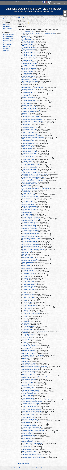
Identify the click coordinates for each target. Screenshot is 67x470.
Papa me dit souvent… (27, 395)
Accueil (5, 18)
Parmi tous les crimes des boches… (30, 403)
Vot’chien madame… (27, 449)
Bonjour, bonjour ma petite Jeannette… (31, 90)
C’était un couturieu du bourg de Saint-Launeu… (33, 137)
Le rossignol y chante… (27, 329)
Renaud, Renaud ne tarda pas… (29, 424)
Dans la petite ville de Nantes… (29, 154)
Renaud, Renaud (26, 422)
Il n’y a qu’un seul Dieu (27, 215)
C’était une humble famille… (28, 146)
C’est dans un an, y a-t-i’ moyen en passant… (33, 121)
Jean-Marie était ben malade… (29, 255)
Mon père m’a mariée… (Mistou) (29, 372)
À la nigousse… (26, 38)
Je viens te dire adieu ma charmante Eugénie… (33, 249)
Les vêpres (24, 342)
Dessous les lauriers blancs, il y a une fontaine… (33, 180)
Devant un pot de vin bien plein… (30, 183)
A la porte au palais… (27, 39)
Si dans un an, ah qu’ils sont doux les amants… (33, 430)
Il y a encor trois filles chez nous (30, 217)
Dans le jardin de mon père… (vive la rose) (32, 158)
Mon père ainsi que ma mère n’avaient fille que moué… (35, 366)
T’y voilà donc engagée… (28, 441)
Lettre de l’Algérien (26, 344)
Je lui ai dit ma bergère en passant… (31, 239)
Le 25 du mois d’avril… (27, 308)
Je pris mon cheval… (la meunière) (30, 244)
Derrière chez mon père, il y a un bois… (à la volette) (34, 174)
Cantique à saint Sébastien (28, 97)
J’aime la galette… (26, 265)
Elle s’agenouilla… (26, 191)
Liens (20, 467)
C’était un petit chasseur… (28, 142)
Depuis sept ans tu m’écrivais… (29, 169)
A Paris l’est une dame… (28, 44)
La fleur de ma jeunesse (28, 291)
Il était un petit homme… (28, 212)
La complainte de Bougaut (28, 281)
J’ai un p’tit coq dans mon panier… (30, 263)
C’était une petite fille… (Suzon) (29, 151)
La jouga (24, 292)
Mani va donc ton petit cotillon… (29, 353)
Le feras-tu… (25, 316)
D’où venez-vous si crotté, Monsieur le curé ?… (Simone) (35, 188)
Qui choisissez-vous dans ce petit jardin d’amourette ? (35, 420)
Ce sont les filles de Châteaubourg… (30, 102)
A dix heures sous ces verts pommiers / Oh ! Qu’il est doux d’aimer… (38, 33)
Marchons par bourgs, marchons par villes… (32, 355)
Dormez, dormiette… (27, 187)
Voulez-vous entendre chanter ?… (30, 451)
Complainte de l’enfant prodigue (29, 111)
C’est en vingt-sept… (27, 124)
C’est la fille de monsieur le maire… (30, 126)
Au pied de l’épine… (27, 70)
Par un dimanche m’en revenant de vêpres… (32, 401)
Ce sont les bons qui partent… (29, 100)
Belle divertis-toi (26, 78)
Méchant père (25, 361)
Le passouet (25, 320)
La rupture (24, 300)
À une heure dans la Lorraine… (29, 47)
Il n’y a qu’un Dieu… (27, 214)
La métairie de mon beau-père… (29, 295)
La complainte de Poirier (28, 284)
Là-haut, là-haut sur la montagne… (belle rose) (33, 307)
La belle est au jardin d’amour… (29, 271)
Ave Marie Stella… (26, 73)
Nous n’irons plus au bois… (28, 384)
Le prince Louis (25, 328)
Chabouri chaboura (26, 103)
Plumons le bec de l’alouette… (29, 406)
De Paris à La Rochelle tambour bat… (31, 164)
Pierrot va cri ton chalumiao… (29, 404)
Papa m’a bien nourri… (27, 396)
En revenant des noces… (28, 201)
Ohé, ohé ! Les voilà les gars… (29, 393)
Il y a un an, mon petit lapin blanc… (30, 227)
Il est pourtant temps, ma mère (29, 209)
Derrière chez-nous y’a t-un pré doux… (31, 179)
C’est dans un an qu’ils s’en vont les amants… (33, 118)
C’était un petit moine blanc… (29, 143)
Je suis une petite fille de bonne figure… (31, 246)
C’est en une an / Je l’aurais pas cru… (31, 122)
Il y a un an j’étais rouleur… (28, 220)
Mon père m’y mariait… (27, 374)
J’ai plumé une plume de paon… (29, 260)
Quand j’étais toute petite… (28, 412)
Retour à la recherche (24, 18)
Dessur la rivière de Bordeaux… (29, 182)
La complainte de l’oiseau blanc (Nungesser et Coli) (34, 283)
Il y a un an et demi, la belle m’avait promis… (33, 219)
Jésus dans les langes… (28, 257)
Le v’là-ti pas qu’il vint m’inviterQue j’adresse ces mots (35, 331)
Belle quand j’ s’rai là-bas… (28, 82)
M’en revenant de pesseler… (29, 379)
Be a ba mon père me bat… (28, 74)
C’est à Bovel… (26, 114)
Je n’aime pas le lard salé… (28, 243)
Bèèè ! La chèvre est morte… (29, 76)
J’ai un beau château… (27, 262)
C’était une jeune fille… (27, 148)
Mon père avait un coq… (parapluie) (30, 369)
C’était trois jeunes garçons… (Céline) (31, 135)
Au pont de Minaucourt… (28, 71)
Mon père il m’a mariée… (28, 371)
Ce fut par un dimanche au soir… (30, 98)
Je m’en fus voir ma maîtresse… (30, 241)
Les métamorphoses (27, 339)
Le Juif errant (25, 318)
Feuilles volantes (10, 1)
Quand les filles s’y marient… (29, 414)
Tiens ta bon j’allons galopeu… (29, 440)
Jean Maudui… (25, 252)
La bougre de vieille (26, 278)
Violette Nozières (26, 446)
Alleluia (24, 62)
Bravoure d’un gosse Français (29, 94)
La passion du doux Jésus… (29, 297)
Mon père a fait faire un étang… (29, 364)
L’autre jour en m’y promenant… (29, 345)
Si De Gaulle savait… (27, 433)
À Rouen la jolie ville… (27, 46)
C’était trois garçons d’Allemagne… (30, 134)
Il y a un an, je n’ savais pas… (29, 222)
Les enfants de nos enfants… (29, 336)
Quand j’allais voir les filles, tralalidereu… (32, 411)
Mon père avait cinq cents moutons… (31, 368)
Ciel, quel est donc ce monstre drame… (31, 106)
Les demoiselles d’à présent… (29, 334)
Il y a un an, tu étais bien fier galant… (31, 230)
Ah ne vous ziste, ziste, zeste (29, 55)
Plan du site (44, 467)
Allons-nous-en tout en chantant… (30, 63)
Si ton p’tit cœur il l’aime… (28, 435)
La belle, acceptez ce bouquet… (29, 275)
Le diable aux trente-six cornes (29, 315)
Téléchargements (27, 467)
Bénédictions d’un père (27, 86)
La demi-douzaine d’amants (28, 287)
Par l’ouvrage (6, 26)
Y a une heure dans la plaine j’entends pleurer (33, 457)
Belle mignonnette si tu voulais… (30, 81)
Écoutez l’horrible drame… (28, 190)
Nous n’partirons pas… (27, 385)
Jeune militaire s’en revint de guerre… (31, 259)
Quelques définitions (8, 34)
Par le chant (6, 24)
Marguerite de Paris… (27, 358)
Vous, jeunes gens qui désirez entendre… (32, 454)
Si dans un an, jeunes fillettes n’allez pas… (32, 432)
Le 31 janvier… (25, 310)
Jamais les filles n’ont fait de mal (30, 236)
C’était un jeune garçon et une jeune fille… (32, 139)
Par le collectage (7, 28)
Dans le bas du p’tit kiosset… (29, 156)
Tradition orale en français (35, 1)
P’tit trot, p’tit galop (26, 408)
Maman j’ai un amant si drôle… (29, 352)
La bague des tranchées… (28, 270)
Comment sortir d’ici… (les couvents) (31, 110)
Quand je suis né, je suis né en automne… (32, 409)
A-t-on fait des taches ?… (28, 50)
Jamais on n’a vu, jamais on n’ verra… (31, 238)
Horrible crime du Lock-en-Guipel (30, 207)
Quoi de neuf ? (14, 467)
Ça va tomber (25, 95)
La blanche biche (26, 276)
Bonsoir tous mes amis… (28, 92)
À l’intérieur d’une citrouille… (29, 42)
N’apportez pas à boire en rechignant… (31, 390)
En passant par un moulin (28, 199)
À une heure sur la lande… (28, 49)
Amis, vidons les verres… (28, 65)
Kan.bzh (3, 1)
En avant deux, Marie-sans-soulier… (30, 196)
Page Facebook (65, 15)
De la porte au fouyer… (27, 161)
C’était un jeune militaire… (28, 140)
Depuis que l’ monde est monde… (30, 167)
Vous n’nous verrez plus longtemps (30, 452)
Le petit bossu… (26, 323)
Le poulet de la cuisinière (28, 326)
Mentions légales (52, 467)
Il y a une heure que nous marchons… (31, 233)
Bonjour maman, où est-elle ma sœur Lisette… (33, 87)
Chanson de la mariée (27, 105)
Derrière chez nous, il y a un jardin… (30, 175)
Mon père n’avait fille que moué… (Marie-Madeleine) (34, 376)
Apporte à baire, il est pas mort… (30, 66)
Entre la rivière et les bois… (28, 204)
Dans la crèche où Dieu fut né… (29, 153)
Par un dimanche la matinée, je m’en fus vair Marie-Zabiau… (36, 400)
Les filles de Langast (27, 337)
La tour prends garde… (27, 302)
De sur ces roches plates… (28, 166)
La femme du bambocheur (28, 289)
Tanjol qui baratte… (26, 438)
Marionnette (25, 360)
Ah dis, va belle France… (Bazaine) (30, 52)
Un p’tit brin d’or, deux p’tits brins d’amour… (32, 443)
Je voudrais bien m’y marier (28, 251)
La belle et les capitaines (28, 273)
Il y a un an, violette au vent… (29, 231)
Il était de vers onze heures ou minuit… (31, 211)
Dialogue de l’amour (26, 185)
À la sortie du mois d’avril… (28, 41)
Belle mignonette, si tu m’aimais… (30, 79)
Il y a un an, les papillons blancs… (30, 223)
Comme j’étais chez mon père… (29, 108)
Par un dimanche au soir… (28, 398)
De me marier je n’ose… (28, 162)
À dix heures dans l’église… (28, 31)
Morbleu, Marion (26, 377)
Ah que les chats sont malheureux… (30, 58)
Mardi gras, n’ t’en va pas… (28, 356)
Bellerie (24, 84)
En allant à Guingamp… (27, 193)
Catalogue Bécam (8, 36)
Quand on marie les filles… (28, 417)
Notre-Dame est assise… (28, 382)
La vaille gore (25, 303)
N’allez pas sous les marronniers (30, 388)
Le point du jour (25, 324)
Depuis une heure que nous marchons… (31, 172)
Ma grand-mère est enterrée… (29, 350)
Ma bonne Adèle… (26, 348)
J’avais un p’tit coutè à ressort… (30, 267)
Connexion (53, 3)
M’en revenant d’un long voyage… (30, 380)
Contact (38, 467)
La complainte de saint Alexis (29, 286)
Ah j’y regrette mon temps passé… (30, 54)
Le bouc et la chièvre (27, 311)
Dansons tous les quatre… (28, 159)
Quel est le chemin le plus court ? (30, 419)
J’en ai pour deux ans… (27, 268)
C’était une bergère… (27, 145)
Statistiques (6, 50)
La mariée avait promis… (28, 294)
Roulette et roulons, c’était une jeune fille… (32, 427)
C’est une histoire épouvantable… (30, 129)
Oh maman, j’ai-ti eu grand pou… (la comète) (32, 392)
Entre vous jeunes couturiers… (29, 206)
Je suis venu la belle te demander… (30, 247)
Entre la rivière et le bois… (28, 203)
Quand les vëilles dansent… (28, 416)
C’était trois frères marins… (28, 132)
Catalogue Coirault (8, 38)
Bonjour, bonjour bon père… (28, 89)
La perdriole (25, 299)
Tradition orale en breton (22, 1)
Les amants (25, 332)
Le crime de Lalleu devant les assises (31, 313)
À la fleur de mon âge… (27, 36)
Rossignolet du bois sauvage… (29, 425)
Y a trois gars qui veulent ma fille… (30, 456)
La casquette (25, 279)
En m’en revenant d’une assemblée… (31, 198)
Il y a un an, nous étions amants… (30, 228)
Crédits (33, 467)
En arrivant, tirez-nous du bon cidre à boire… (32, 195)
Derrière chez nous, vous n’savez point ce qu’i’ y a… (34, 177)
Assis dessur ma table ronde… (29, 68)
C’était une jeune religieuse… (29, 150)
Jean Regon (25, 254)
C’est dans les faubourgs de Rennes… (31, 116)
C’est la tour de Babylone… (28, 127)
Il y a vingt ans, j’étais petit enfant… (30, 235)
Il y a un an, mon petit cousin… (29, 225)
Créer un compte (62, 3)
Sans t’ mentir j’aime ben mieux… (30, 428)
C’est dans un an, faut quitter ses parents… (32, 119)
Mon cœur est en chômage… (29, 363)
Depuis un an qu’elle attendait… (29, 171)
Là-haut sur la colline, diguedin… (30, 305)
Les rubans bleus (26, 340)
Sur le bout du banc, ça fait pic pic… (30, 436)
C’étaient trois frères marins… (29, 130)
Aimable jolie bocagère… (28, 60)
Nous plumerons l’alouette (28, 387)
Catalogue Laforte (8, 40)
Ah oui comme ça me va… (28, 57)
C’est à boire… (25, 113)
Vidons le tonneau (26, 444)
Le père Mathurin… (26, 321)
